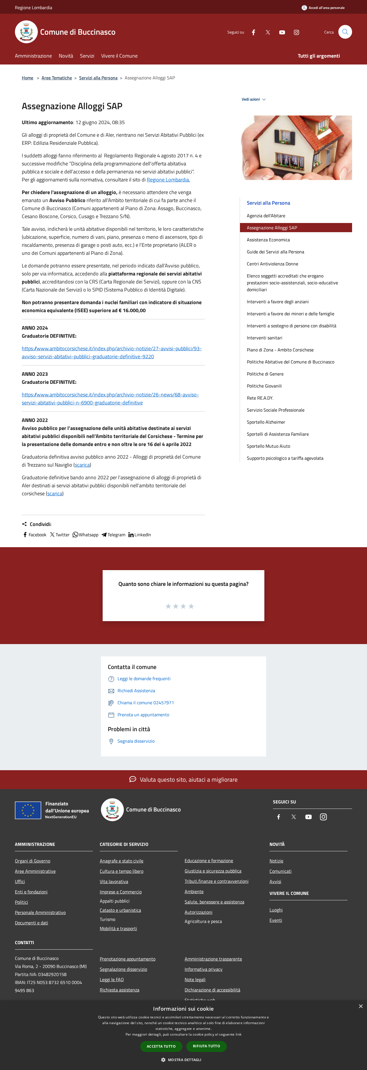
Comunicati (281, 871)
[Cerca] (345, 32)
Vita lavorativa (114, 881)
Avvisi (275, 881)
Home (27, 77)
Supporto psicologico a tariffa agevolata (285, 458)
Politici (21, 902)
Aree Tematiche (57, 77)
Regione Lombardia (33, 7)
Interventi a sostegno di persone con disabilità (291, 325)
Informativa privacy (203, 969)
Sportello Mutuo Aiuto (268, 446)
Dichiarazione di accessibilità (212, 989)
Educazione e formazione (209, 860)
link (238, 1034)
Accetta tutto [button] (161, 1046)
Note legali (195, 979)
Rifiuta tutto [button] (206, 1046)
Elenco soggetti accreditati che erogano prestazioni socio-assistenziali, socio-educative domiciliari (292, 282)
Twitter (63, 534)
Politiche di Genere (265, 373)
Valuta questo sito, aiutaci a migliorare (188, 779)
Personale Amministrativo (40, 912)
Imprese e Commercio (121, 891)
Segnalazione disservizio (123, 969)
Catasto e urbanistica (120, 910)
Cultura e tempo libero (121, 871)
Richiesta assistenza (119, 989)
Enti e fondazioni (31, 891)
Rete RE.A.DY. (260, 397)
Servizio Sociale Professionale (275, 409)
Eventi (276, 920)
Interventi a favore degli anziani (278, 301)
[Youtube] (280, 32)
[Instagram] (294, 32)
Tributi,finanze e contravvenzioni (217, 881)
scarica (82, 465)
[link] (168, 179)
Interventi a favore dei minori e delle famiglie (290, 313)
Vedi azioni (251, 99)
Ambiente (194, 891)
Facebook (37, 534)
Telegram (116, 534)
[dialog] (183, 1035)
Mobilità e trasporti (118, 928)
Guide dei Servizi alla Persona (275, 251)
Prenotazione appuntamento (127, 958)
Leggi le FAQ (112, 979)
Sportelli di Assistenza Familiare (278, 434)
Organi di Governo (32, 860)
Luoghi (276, 909)
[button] (183, 1059)
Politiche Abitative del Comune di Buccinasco (290, 361)
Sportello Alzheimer (266, 421)
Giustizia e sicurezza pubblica (213, 870)
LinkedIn (142, 534)
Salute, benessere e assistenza (214, 901)
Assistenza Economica (268, 239)
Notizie (276, 860)
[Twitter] (265, 32)
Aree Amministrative (35, 871)
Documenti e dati (31, 922)
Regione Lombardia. (168, 179)
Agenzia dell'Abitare (266, 215)
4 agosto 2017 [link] (173, 155)
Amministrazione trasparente (213, 958)
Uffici (20, 881)
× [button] (360, 1006)
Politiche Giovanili (264, 385)
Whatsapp (88, 534)
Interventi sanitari (264, 337)
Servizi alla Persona (98, 77)
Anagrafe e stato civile (121, 860)
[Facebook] (251, 32)
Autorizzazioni (198, 912)
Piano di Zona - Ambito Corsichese (280, 349)
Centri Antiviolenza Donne (272, 263)
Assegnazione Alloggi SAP (272, 227)
